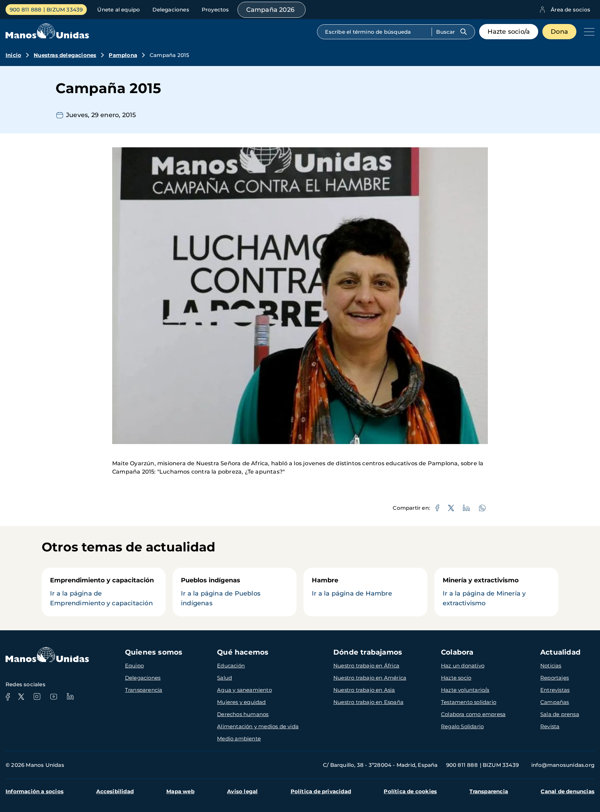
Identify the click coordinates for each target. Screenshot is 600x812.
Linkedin (70, 696)
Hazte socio (456, 677)
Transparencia (143, 690)
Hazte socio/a (509, 31)
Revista (549, 726)
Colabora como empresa (473, 714)
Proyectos (215, 9)
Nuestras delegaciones (65, 55)
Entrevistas (554, 690)
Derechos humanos (242, 714)
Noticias (550, 665)
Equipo (134, 665)
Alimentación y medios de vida (258, 726)
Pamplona (123, 55)
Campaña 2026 (270, 10)
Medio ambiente (239, 738)
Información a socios (35, 791)
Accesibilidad (115, 791)
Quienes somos (154, 652)
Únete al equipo (118, 9)
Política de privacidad (321, 791)
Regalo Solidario (462, 726)
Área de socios (570, 9)
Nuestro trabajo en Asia (364, 690)
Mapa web (180, 791)
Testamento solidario (468, 702)
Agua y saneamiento (244, 690)
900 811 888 (25, 9)
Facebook (8, 696)
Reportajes (554, 677)
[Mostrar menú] (587, 32)
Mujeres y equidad (241, 702)
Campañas (554, 702)
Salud (224, 677)
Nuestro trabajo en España (368, 702)
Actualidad (560, 652)
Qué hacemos (242, 652)
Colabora (457, 652)
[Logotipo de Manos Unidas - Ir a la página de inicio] (47, 36)
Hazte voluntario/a (465, 690)
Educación (231, 665)
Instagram (37, 696)
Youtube (53, 696)
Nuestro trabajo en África (366, 665)
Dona (559, 31)
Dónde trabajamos (367, 652)
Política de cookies (410, 791)
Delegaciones (170, 9)
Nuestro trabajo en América (369, 677)
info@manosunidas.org (562, 765)
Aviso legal (242, 791)
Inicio (13, 55)
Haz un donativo (462, 665)
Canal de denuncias (567, 791)
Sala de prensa (559, 714)
